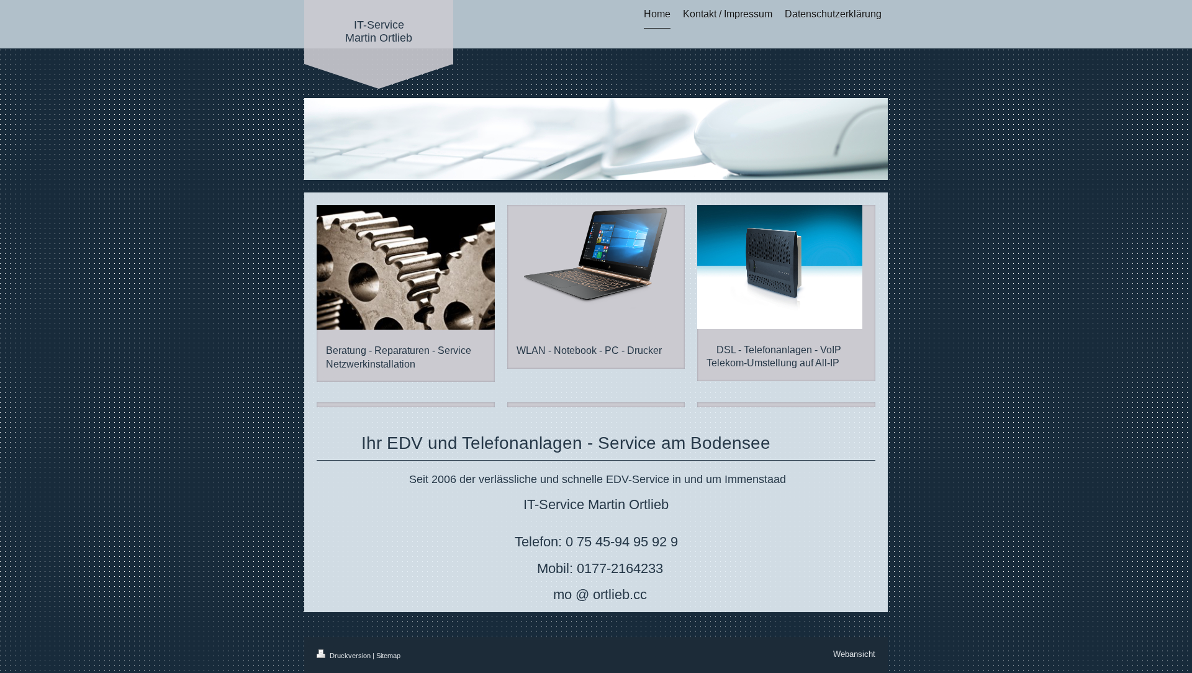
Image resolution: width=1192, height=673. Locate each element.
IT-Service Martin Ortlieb (378, 31)
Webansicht (854, 654)
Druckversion (350, 655)
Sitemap (388, 655)
